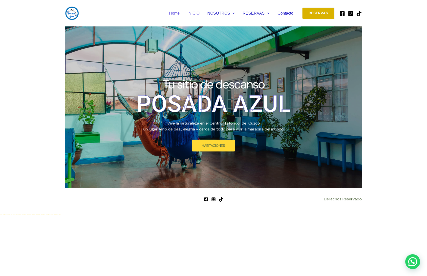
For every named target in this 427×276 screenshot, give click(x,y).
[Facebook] (342, 13)
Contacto (285, 13)
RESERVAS (254, 13)
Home (174, 13)
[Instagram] (350, 13)
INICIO (193, 13)
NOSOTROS (218, 13)
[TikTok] (359, 13)
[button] (232, 13)
